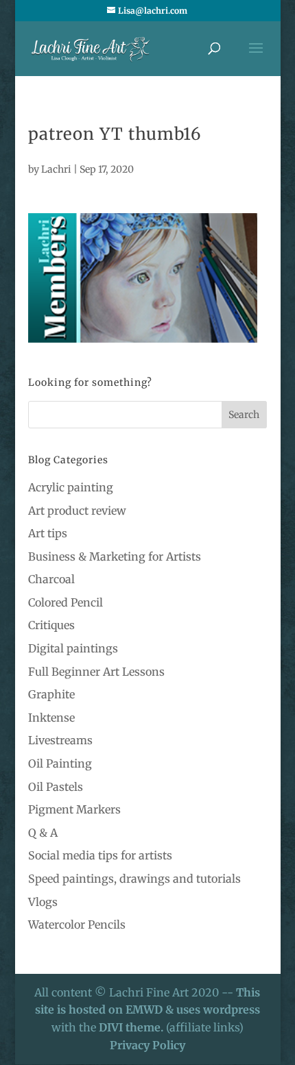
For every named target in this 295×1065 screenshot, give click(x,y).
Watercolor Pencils (77, 924)
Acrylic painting (70, 487)
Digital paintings (73, 648)
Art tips (47, 533)
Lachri (56, 169)
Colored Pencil (65, 602)
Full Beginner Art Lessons (96, 671)
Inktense (51, 717)
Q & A (43, 833)
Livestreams (60, 740)
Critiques (51, 625)
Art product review (77, 510)
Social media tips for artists (100, 855)
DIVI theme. (132, 1027)
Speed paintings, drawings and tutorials (134, 878)
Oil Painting (60, 763)
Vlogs (43, 902)
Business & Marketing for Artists (114, 556)
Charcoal (51, 579)
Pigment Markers (74, 809)
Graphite (51, 694)
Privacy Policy (147, 1045)
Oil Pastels (55, 787)
